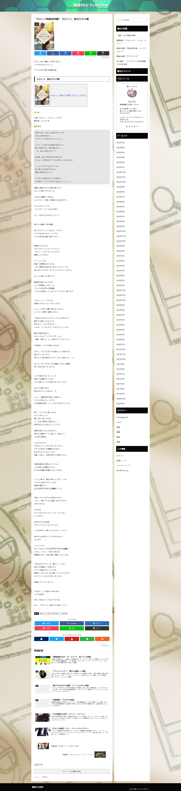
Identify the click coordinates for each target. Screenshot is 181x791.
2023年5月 (121, 265)
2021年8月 (121, 369)
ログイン (120, 455)
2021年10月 (121, 359)
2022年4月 (121, 329)
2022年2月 (121, 339)
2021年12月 (121, 349)
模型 (118, 437)
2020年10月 (121, 398)
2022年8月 (121, 310)
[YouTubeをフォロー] (72, 639)
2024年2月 (121, 221)
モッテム (132, 101)
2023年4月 (121, 270)
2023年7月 (121, 256)
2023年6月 (121, 261)
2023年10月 (121, 241)
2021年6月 (121, 379)
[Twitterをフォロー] (56, 639)
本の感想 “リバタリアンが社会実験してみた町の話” (132, 62)
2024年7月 (121, 197)
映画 (37, 613)
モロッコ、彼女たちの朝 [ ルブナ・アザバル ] (68, 95)
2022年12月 (121, 290)
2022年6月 (121, 320)
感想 (65, 613)
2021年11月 (121, 354)
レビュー (59, 613)
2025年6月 (121, 147)
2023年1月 (121, 285)
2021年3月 (121, 393)
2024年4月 (121, 211)
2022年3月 (121, 334)
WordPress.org (122, 470)
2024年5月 (121, 206)
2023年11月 (121, 236)
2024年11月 (121, 177)
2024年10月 (121, 182)
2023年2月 (121, 280)
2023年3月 (121, 275)
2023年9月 (121, 246)
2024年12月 (121, 172)
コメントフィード (123, 465)
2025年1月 (121, 167)
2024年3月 (121, 216)
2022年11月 (121, 295)
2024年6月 (121, 201)
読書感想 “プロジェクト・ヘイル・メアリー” (131, 42)
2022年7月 (121, 315)
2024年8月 (121, 192)
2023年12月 (121, 231)
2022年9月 (121, 305)
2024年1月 (121, 226)
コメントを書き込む (72, 771)
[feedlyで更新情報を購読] (87, 639)
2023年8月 (121, 251)
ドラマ (119, 422)
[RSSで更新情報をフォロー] (102, 639)
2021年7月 (121, 374)
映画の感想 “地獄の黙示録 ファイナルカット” (131, 49)
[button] (146, 20)
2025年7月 (121, 142)
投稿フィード (122, 460)
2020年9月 (121, 403)
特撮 (118, 442)
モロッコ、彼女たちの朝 (47, 613)
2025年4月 (121, 157)
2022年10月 (121, 300)
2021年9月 (121, 364)
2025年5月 (121, 152)
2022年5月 (121, 325)
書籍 (118, 432)
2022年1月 (121, 344)
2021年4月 (121, 389)
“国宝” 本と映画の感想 (126, 35)
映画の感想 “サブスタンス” (128, 56)
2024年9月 (121, 187)
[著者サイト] (41, 639)
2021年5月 (121, 384)
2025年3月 (121, 162)
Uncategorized (122, 417)
